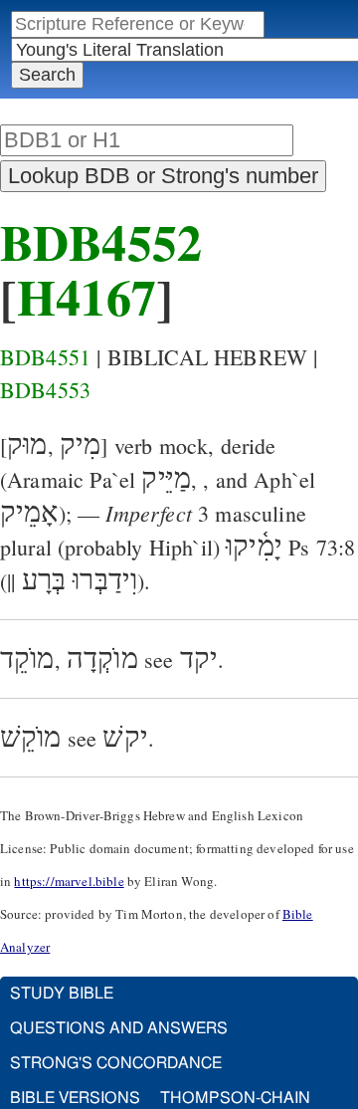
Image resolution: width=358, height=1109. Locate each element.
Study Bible (61, 993)
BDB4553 (45, 389)
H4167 (86, 296)
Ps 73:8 (321, 547)
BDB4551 (45, 356)
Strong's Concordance (116, 1063)
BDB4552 (101, 241)
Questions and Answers (119, 1028)
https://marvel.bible (68, 881)
